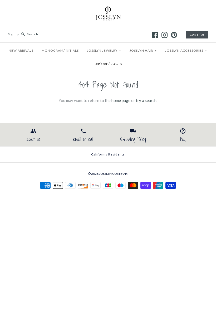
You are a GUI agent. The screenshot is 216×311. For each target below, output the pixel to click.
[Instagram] (164, 35)
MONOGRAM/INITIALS (60, 50)
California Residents (108, 154)
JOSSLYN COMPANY (113, 174)
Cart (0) (197, 35)
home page (120, 100)
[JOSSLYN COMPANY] (108, 8)
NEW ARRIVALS (21, 50)
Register (101, 64)
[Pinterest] (174, 35)
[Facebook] (155, 35)
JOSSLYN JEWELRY (104, 50)
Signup (13, 34)
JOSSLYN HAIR (143, 50)
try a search (146, 100)
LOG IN (116, 64)
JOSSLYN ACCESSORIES (186, 50)
